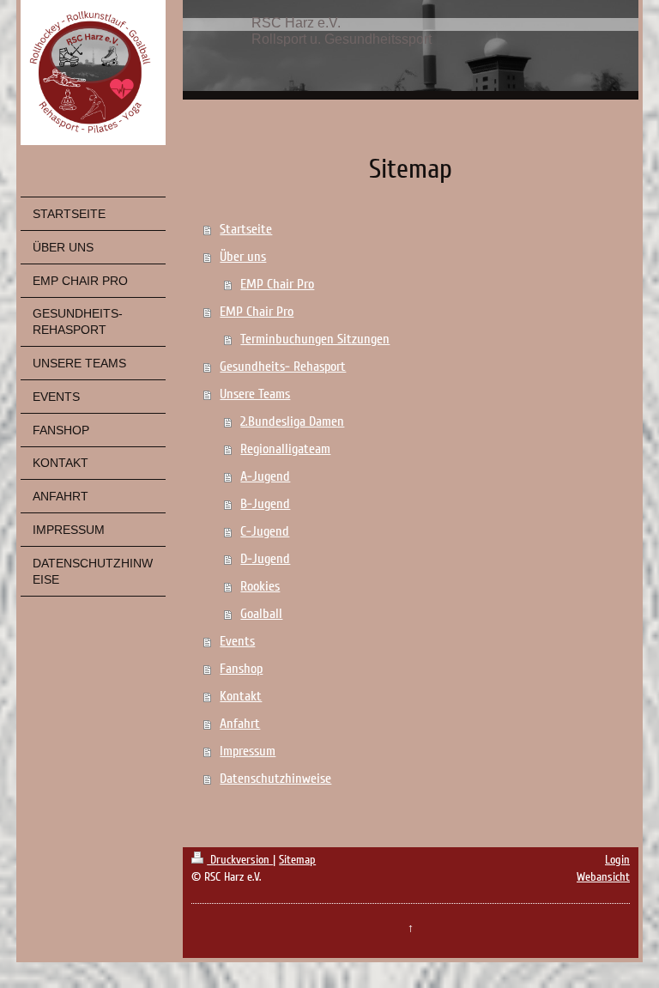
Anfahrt (240, 723)
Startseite (246, 229)
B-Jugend (265, 503)
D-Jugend (265, 558)
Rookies (260, 586)
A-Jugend (265, 476)
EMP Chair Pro (277, 284)
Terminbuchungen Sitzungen (315, 339)
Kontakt (241, 696)
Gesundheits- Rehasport (283, 366)
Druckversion (240, 859)
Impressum (247, 751)
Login (617, 859)
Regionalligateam (285, 449)
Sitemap (297, 859)
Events (237, 641)
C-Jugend (264, 531)
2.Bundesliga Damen (292, 421)
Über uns (243, 256)
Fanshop (241, 668)
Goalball (261, 613)
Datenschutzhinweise (275, 778)
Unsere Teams (255, 394)
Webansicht (603, 877)
